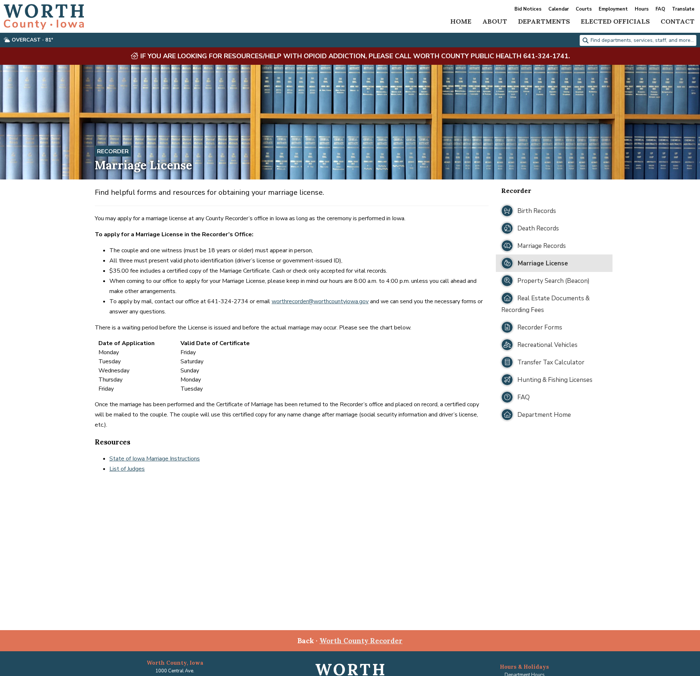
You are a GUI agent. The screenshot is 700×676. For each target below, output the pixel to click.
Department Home (543, 415)
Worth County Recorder (360, 640)
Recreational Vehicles (547, 345)
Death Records (537, 228)
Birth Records (536, 211)
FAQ (660, 9)
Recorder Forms (539, 327)
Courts (584, 9)
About (494, 21)
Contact (678, 21)
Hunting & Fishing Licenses (554, 380)
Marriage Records (541, 246)
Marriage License (542, 263)
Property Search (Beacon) (553, 281)
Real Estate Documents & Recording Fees (545, 304)
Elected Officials (615, 21)
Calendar (558, 9)
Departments (544, 21)
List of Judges (127, 469)
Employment (613, 9)
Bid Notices (527, 9)
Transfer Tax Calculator (550, 362)
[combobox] (638, 40)
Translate (683, 9)
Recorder (113, 151)
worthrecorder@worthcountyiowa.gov (320, 301)
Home (460, 21)
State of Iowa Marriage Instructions (154, 459)
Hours (642, 9)
